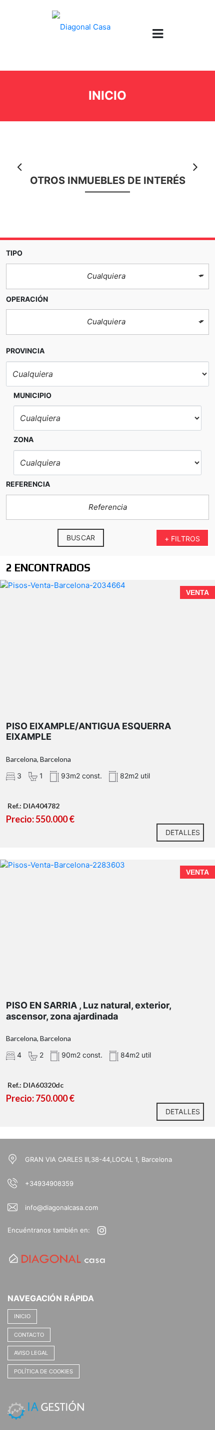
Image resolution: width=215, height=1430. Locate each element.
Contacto (29, 1334)
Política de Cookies (43, 1371)
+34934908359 (49, 1183)
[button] (107, 276)
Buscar (80, 537)
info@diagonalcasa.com (61, 1207)
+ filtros (182, 538)
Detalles (183, 832)
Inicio (22, 1316)
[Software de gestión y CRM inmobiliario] (46, 1409)
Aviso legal (31, 1352)
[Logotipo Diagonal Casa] (81, 34)
